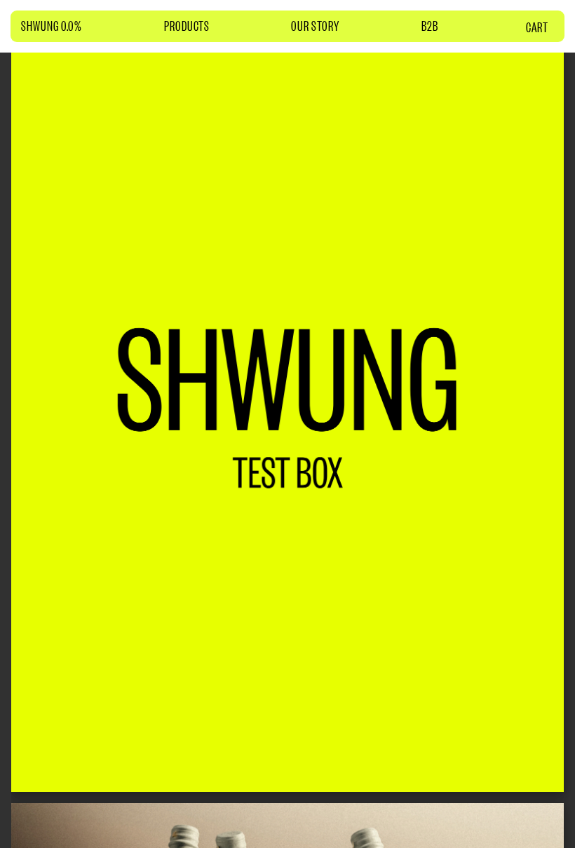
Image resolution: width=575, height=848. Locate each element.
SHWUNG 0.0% (51, 25)
